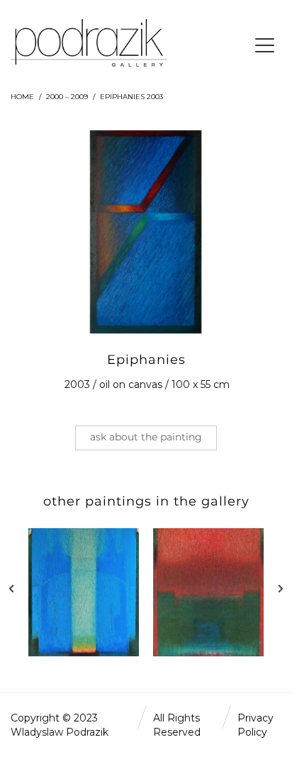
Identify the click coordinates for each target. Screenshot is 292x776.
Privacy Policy (255, 725)
